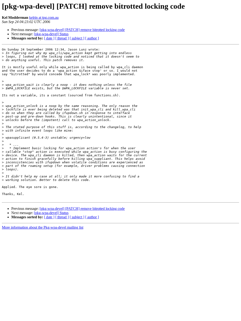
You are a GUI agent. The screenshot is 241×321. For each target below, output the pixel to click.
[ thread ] (62, 38)
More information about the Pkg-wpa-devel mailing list (42, 227)
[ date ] (49, 38)
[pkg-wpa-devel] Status (51, 34)
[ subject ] (77, 38)
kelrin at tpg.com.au (44, 18)
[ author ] (92, 38)
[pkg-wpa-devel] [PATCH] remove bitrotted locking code (82, 30)
